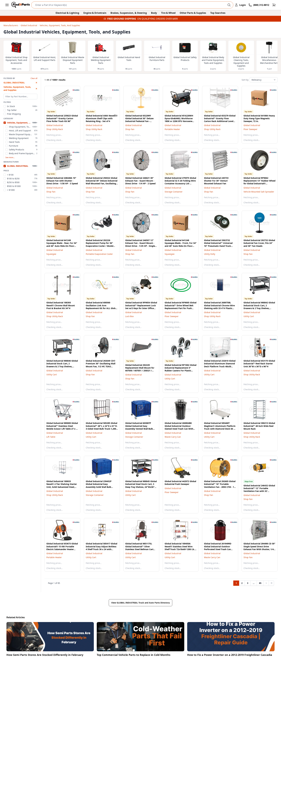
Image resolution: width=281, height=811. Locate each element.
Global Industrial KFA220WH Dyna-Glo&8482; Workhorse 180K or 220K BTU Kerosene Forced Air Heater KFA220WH (179, 119)
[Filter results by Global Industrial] (74, 90)
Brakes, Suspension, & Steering (128, 12)
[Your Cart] (273, 4)
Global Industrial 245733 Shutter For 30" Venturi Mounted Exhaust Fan (216, 181)
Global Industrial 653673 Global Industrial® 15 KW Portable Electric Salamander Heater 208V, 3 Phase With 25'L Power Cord (62, 549)
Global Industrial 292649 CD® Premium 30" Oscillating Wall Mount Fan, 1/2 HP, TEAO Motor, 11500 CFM (100, 365)
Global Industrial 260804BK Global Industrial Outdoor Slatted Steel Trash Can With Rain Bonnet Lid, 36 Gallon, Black (179, 429)
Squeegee (51, 254)
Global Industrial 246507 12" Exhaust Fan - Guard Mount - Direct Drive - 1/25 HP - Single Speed (140, 244)
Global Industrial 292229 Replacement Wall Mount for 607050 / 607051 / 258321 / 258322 (139, 369)
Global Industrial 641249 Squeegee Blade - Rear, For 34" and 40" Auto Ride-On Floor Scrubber (61, 244)
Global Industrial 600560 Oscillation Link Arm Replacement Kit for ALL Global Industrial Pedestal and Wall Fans (101, 308)
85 (260, 583)
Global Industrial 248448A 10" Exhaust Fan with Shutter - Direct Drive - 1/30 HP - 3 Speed (62, 181)
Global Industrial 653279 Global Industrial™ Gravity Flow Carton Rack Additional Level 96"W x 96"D (219, 119)
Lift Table (50, 436)
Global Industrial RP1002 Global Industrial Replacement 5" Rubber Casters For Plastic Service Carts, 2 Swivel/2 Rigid (180, 369)
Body (154, 12)
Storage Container (174, 191)
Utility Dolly (209, 254)
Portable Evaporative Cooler (99, 254)
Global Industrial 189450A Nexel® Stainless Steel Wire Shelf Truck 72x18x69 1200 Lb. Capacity (180, 547)
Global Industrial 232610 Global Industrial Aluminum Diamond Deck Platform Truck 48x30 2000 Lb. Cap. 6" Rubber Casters (220, 365)
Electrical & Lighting (67, 12)
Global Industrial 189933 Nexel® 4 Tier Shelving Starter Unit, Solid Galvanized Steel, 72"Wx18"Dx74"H (61, 485)
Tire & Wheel (168, 12)
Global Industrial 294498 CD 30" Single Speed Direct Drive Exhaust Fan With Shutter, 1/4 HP (259, 547)
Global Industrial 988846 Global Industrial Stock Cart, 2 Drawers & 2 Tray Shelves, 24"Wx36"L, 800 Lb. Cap (62, 365)
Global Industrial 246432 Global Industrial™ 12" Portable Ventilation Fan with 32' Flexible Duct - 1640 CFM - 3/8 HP (259, 491)
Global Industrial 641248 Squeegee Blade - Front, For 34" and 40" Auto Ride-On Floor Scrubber (181, 244)
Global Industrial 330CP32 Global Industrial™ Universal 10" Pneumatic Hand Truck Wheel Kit (218, 244)
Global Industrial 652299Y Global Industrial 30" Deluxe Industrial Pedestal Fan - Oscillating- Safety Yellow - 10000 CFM (139, 121)
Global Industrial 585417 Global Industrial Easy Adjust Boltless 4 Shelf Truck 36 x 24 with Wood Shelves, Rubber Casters (101, 547)
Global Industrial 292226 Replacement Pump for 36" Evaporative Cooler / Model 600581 (99, 244)
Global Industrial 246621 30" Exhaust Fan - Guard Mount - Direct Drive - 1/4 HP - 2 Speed (140, 181)
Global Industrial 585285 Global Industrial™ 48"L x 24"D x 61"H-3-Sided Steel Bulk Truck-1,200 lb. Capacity (102, 427)
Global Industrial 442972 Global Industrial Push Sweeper (180, 482)
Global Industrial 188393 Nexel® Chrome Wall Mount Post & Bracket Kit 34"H (60, 305)
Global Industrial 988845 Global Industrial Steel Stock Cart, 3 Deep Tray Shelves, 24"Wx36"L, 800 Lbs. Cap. (141, 485)
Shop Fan (129, 129)
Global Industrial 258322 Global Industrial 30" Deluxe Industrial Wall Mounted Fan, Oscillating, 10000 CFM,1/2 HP (101, 182)
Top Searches (217, 12)
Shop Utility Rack (54, 129)
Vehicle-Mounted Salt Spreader (259, 191)
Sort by (245, 79)
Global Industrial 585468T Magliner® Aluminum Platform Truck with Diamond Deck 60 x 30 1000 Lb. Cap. (219, 427)
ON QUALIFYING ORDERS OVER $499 (157, 18)
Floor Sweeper (250, 129)
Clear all (34, 78)
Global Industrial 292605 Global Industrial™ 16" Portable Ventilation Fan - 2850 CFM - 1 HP (219, 485)
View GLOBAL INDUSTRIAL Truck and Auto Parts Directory (140, 602)
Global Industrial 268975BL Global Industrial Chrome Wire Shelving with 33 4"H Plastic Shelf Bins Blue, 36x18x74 (219, 306)
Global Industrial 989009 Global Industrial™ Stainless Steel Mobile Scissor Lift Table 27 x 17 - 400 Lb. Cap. (62, 427)
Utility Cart (249, 316)
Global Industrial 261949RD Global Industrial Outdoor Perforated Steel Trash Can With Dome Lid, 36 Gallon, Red (219, 547)
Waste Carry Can (173, 436)
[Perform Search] (229, 5)
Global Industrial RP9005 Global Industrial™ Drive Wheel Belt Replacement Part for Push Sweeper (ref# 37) (180, 306)
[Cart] (273, 4)
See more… (10, 157)
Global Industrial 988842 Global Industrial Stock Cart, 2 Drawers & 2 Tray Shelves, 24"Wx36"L (259, 306)
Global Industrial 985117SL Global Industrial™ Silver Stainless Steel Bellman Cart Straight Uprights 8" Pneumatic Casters (141, 549)
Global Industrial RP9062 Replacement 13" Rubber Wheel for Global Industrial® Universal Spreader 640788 (259, 182)
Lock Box (129, 316)
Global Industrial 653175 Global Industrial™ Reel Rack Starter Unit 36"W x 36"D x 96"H (259, 363)
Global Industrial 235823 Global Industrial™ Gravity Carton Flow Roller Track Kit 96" (62, 118)
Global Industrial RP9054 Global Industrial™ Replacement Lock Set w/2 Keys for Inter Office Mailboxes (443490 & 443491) (141, 306)
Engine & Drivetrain (94, 12)
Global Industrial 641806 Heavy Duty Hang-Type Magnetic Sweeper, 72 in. (259, 118)
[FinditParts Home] (21, 5)
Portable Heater (172, 129)
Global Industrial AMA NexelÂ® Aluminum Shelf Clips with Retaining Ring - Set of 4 (102, 118)
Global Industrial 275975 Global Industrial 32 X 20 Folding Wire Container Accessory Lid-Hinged (180, 182)
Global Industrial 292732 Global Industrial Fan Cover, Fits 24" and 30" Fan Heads (259, 243)
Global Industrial (54, 125)
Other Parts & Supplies (193, 12)
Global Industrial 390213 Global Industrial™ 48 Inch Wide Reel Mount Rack (259, 426)
